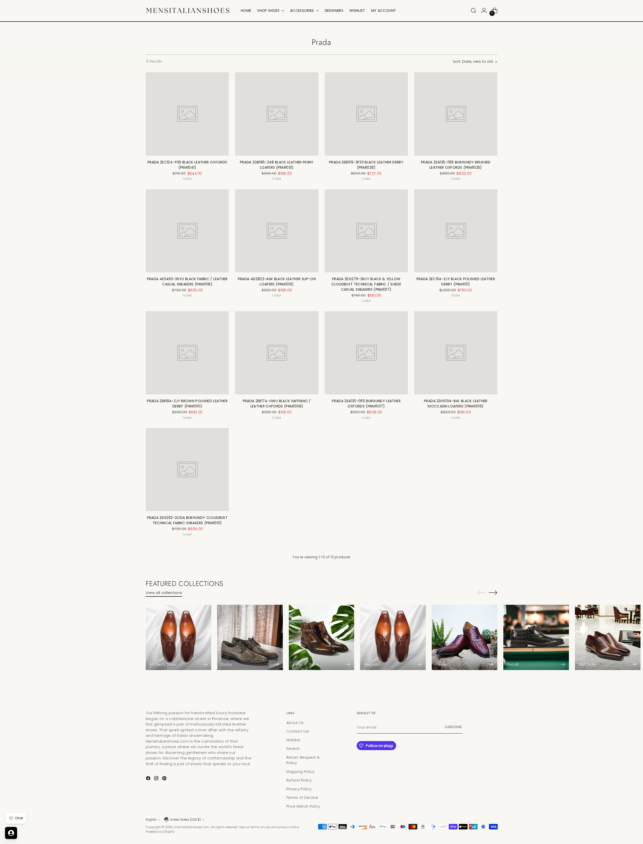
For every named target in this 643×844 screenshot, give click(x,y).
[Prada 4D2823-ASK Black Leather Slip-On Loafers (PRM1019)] (276, 230)
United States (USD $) (185, 820)
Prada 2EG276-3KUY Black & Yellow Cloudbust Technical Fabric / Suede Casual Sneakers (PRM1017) (366, 284)
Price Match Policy (303, 806)
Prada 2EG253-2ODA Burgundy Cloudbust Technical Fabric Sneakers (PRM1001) (187, 520)
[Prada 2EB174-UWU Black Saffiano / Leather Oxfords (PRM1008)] (276, 352)
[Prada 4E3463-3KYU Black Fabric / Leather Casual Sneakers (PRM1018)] (187, 230)
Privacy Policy (298, 789)
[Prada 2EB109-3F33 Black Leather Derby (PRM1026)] (366, 113)
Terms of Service (302, 797)
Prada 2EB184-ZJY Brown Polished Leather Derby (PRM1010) (187, 403)
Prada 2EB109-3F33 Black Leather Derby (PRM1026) (366, 165)
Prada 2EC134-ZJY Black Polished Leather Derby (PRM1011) (455, 281)
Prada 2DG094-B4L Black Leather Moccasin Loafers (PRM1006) (456, 403)
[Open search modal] (473, 11)
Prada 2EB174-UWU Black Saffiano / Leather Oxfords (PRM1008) (277, 403)
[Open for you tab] (11, 833)
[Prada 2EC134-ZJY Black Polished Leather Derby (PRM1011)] (455, 230)
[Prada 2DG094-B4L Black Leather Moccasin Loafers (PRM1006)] (455, 352)
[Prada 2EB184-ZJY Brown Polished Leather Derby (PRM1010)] (187, 352)
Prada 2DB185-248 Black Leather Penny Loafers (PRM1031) (277, 165)
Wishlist (293, 740)
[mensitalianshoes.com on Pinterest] (165, 779)
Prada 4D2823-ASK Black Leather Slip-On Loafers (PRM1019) (277, 281)
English (151, 820)
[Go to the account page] (484, 11)
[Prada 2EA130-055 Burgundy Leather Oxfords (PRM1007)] (366, 352)
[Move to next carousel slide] (493, 592)
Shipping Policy (300, 771)
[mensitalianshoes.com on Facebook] (149, 779)
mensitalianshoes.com (191, 827)
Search (293, 748)
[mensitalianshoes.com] (190, 10)
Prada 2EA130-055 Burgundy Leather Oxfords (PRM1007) (366, 403)
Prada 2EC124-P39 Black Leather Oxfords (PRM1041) (187, 165)
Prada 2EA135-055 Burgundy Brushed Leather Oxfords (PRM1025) (456, 165)
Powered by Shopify (160, 832)
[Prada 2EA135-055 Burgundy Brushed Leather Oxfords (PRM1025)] (455, 113)
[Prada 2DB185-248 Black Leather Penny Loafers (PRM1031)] (276, 113)
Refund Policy (299, 780)
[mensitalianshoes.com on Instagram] (157, 779)
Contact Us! (297, 731)
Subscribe (453, 727)
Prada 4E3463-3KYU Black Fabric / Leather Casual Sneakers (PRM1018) (187, 281)
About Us (295, 722)
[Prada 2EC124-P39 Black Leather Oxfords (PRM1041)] (187, 113)
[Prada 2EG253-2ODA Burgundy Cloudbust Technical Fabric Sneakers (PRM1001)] (187, 469)
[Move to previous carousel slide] (481, 592)
